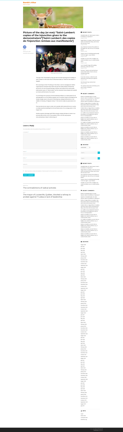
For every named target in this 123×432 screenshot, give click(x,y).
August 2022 (83, 335)
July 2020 (82, 383)
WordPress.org (84, 419)
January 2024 (83, 303)
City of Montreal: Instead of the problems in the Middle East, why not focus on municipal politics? (90, 48)
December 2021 (84, 350)
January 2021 (83, 371)
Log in (82, 413)
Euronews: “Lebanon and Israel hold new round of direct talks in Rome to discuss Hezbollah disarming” (89, 72)
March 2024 (83, 299)
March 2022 (83, 345)
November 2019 (84, 398)
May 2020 (83, 386)
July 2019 (82, 405)
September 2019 (84, 402)
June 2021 (83, 362)
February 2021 (84, 369)
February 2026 (84, 256)
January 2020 (83, 394)
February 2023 (84, 324)
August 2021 (83, 358)
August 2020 (83, 381)
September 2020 (84, 379)
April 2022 (83, 343)
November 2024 (84, 284)
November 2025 (84, 261)
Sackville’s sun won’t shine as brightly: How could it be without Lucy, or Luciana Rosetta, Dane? (90, 60)
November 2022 (84, 330)
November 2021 (84, 352)
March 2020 (83, 390)
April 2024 (83, 297)
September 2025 (84, 265)
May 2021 (83, 364)
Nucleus (91, 429)
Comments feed (84, 417)
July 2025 (82, 269)
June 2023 (83, 316)
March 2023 (83, 322)
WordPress (100, 430)
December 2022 (84, 328)
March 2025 (83, 276)
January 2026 (83, 258)
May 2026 (83, 250)
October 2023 (83, 309)
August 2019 (83, 404)
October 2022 (83, 331)
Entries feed (83, 415)
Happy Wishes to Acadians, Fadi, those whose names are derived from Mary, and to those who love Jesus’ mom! (90, 42)
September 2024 (84, 288)
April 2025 (83, 275)
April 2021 (83, 366)
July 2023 (82, 314)
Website (25, 164)
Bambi (24, 49)
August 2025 (83, 267)
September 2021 (84, 356)
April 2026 (83, 252)
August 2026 (83, 244)
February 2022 (84, 347)
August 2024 (83, 290)
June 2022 (83, 339)
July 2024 (82, 292)
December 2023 (84, 305)
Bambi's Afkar (29, 2)
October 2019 (83, 400)
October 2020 (83, 377)
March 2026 (83, 254)
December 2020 (84, 373)
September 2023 (84, 311)
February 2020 (84, 392)
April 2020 (83, 388)
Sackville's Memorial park (28, 53)
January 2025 (83, 280)
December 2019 (84, 396)
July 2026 (82, 246)
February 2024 (84, 301)
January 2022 (83, 349)
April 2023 (83, 320)
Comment (26, 132)
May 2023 (83, 318)
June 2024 (83, 294)
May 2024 (83, 295)
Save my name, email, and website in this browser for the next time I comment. (43, 171)
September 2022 (84, 333)
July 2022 (82, 337)
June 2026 (83, 248)
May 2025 (83, 273)
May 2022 (83, 341)
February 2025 (84, 278)
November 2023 (84, 307)
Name (25, 151)
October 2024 (83, 286)
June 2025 (83, 271)
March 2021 (83, 367)
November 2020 (84, 375)
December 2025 (84, 259)
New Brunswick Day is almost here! (88, 82)
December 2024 (84, 282)
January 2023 (83, 326)
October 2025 (83, 263)
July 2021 (82, 360)
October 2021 (83, 354)
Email (25, 157)
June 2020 (83, 385)
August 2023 (83, 312)
